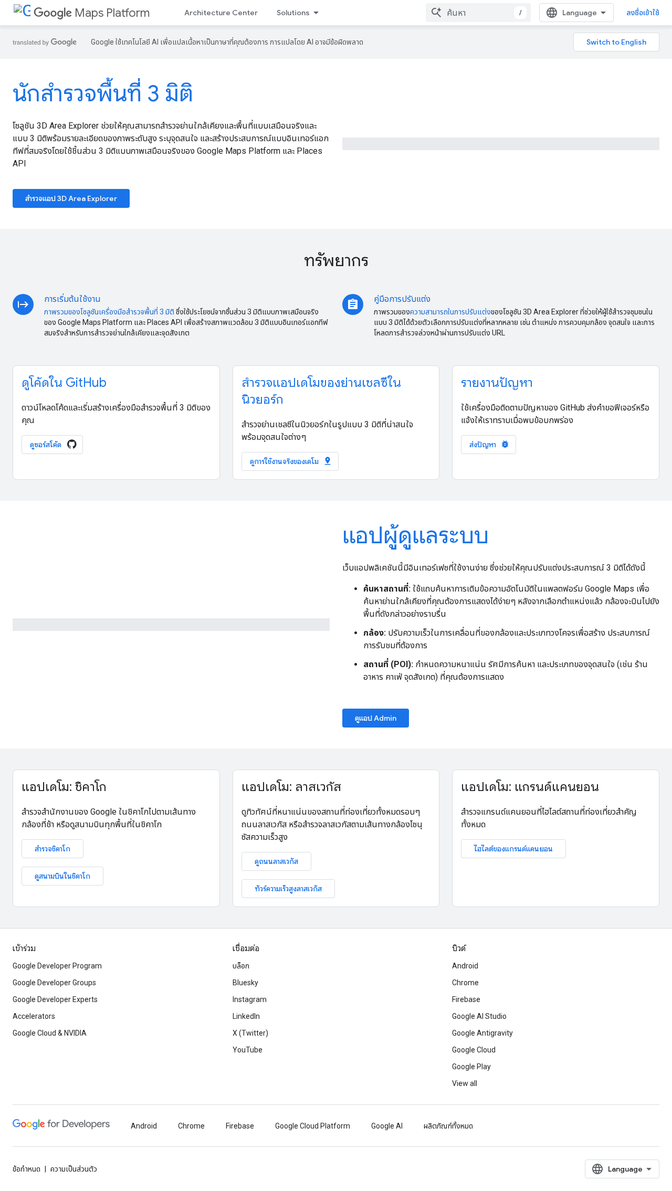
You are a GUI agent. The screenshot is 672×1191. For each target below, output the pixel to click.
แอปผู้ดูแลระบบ (415, 535)
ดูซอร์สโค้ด (46, 444)
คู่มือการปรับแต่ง (402, 299)
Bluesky (245, 982)
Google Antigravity (482, 1033)
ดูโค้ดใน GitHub (64, 383)
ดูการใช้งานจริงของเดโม (291, 461)
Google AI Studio (479, 1016)
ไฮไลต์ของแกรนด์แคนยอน (513, 848)
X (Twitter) (250, 1033)
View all (464, 1083)
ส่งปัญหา (489, 444)
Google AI (387, 1126)
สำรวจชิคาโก (52, 848)
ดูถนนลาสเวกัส (276, 861)
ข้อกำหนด (26, 1169)
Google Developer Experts (55, 999)
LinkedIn (246, 1016)
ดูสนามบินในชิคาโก (62, 876)
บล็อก (241, 966)
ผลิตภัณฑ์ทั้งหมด (448, 1126)
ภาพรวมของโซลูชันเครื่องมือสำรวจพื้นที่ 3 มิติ (109, 312)
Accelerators (34, 1016)
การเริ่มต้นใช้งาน (72, 299)
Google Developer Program (57, 966)
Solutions (293, 12)
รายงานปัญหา (497, 383)
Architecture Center (221, 12)
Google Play (471, 1066)
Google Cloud (474, 1050)
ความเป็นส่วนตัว (73, 1169)
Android (465, 966)
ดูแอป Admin (375, 718)
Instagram (250, 999)
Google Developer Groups (54, 982)
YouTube (247, 1050)
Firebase (466, 999)
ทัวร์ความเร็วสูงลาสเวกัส (288, 888)
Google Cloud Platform (312, 1126)
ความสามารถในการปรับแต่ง (450, 312)
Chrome (465, 982)
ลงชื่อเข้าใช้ (642, 12)
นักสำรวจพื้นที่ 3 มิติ (103, 93)
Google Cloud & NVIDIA (50, 1033)
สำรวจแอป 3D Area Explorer (71, 198)
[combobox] (478, 12)
